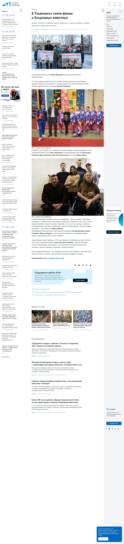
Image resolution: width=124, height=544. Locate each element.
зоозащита (68, 292)
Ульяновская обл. (45, 289)
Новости (34, 9)
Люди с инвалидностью (70, 29)
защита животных (59, 292)
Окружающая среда (83, 29)
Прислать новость (111, 33)
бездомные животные (41, 292)
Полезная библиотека (112, 35)
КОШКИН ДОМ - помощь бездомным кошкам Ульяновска (50, 295)
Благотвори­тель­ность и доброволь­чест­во (69, 328)
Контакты (109, 26)
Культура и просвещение (57, 29)
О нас (107, 24)
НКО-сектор (47, 356)
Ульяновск (37, 289)
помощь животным (76, 292)
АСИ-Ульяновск (36, 29)
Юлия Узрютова (45, 29)
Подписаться (114, 45)
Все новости (6, 357)
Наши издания (110, 38)
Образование (47, 393)
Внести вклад (80, 280)
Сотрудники (109, 28)
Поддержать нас (111, 40)
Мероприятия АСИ (111, 31)
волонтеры (72, 224)
